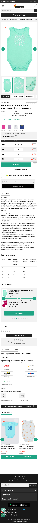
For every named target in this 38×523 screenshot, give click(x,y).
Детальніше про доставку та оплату (18, 406)
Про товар (5, 96)
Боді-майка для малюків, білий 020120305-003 (26, 447)
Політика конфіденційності (19, 521)
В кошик (16, 164)
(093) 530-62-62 (10, 515)
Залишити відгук (19, 335)
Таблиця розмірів (17, 96)
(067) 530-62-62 (10, 509)
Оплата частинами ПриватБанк (20, 175)
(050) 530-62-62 (10, 512)
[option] (7, 85)
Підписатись (32, 485)
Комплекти (29, 96)
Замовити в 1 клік (20, 170)
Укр (30, 1)
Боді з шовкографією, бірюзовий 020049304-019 (9, 447)
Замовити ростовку (18, 186)
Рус (35, 1)
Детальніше (19, 313)
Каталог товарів (20, 15)
